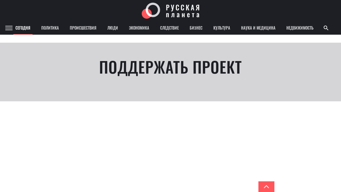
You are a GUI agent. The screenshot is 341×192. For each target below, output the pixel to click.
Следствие (169, 28)
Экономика (139, 28)
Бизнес (196, 28)
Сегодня (22, 28)
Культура (221, 28)
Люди (112, 28)
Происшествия (83, 28)
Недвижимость (300, 28)
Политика (50, 28)
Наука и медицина (258, 28)
